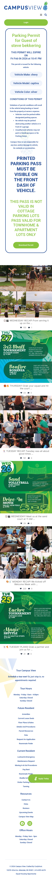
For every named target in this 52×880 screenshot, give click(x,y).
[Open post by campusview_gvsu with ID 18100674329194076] (26, 618)
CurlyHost (38, 866)
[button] (41, 14)
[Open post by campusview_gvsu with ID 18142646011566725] (26, 487)
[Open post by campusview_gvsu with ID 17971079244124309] (26, 422)
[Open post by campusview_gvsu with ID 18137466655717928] (26, 552)
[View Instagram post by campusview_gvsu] (49, 314)
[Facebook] (22, 823)
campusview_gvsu (25, 268)
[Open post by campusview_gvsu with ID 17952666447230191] (26, 356)
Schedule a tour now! (17, 676)
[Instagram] (29, 823)
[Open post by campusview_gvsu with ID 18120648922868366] (26, 291)
